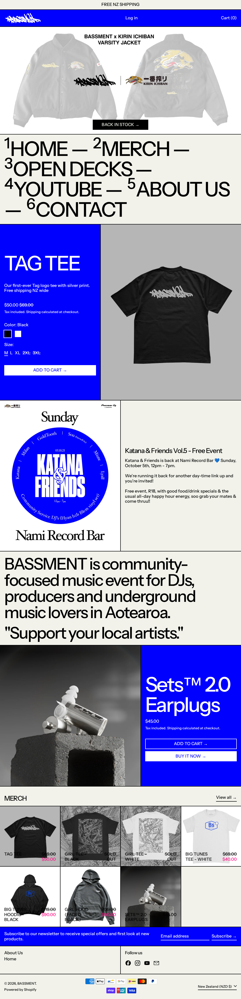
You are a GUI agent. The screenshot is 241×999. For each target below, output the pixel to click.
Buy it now (188, 756)
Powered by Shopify (20, 989)
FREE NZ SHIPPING (120, 4)
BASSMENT (26, 983)
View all (224, 797)
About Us (13, 952)
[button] (229, 18)
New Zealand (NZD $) (215, 986)
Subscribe (222, 936)
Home (10, 959)
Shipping (33, 312)
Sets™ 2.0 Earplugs (187, 694)
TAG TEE (42, 263)
